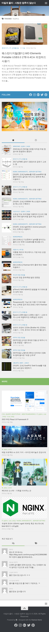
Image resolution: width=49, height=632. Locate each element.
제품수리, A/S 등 (18, 249)
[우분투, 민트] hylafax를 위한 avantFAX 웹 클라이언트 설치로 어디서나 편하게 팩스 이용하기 (29, 177)
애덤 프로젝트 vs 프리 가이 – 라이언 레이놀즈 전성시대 (24, 452)
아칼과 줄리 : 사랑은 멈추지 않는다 (19, 3)
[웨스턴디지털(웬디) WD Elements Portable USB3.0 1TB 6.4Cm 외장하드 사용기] (24, 34)
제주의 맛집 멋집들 (19, 337)
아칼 (23, 48)
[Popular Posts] (13, 140)
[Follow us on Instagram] (34, 94)
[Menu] (46, 3)
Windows (16, 146)
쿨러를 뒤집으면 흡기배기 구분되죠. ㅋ (24, 583)
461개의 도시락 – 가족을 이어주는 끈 (16, 491)
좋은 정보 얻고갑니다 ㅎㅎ (19, 575)
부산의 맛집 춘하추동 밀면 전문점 (26, 277)
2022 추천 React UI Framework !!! (15, 419)
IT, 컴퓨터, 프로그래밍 (9, 521)
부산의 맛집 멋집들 (19, 275)
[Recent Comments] (13, 543)
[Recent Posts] (35, 140)
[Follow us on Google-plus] (38, 94)
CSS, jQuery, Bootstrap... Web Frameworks (19, 414)
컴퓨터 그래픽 (25, 146)
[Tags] (35, 543)
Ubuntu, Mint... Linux (21, 363)
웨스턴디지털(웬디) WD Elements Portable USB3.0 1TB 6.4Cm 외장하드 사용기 (24, 57)
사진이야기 (16, 211)
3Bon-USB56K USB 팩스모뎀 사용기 (27, 190)
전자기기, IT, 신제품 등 (10, 48)
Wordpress (17, 237)
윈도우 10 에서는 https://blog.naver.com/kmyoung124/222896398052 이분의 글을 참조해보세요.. (28, 554)
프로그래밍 (10, 416)
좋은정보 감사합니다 (17, 591)
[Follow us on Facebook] (30, 94)
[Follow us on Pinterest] (45, 94)
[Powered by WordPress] (16, 620)
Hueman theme (36, 620)
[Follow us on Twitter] (42, 94)
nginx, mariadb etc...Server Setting (27, 172)
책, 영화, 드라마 (7, 449)
